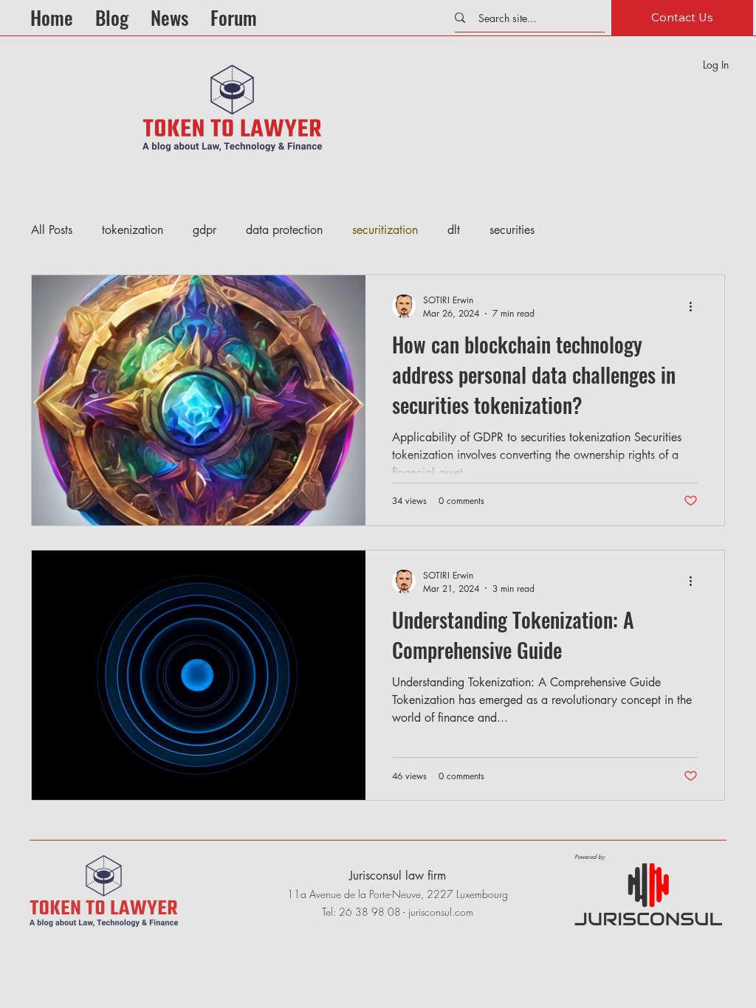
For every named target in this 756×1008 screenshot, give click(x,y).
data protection (284, 230)
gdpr (204, 230)
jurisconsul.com (440, 912)
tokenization (132, 230)
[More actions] (695, 306)
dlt (453, 230)
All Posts (51, 230)
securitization (385, 230)
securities (512, 230)
